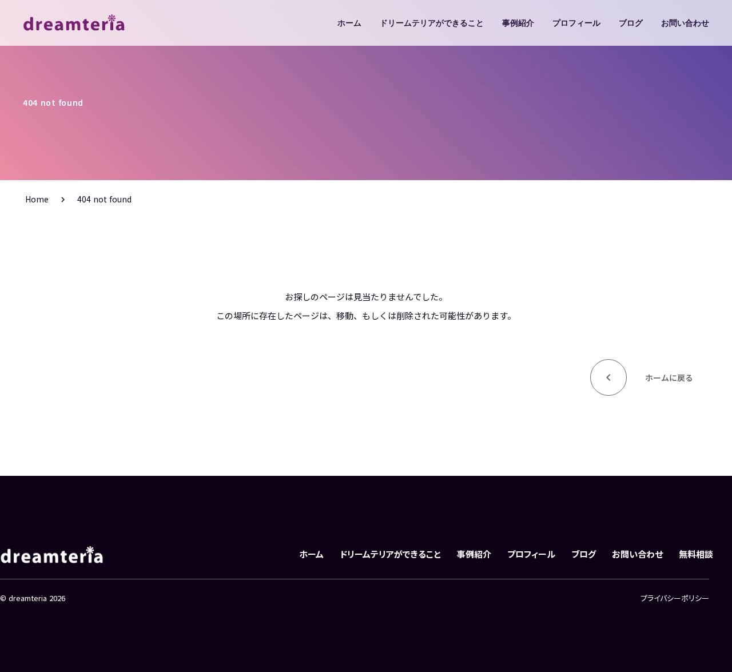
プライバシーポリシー (674, 598)
